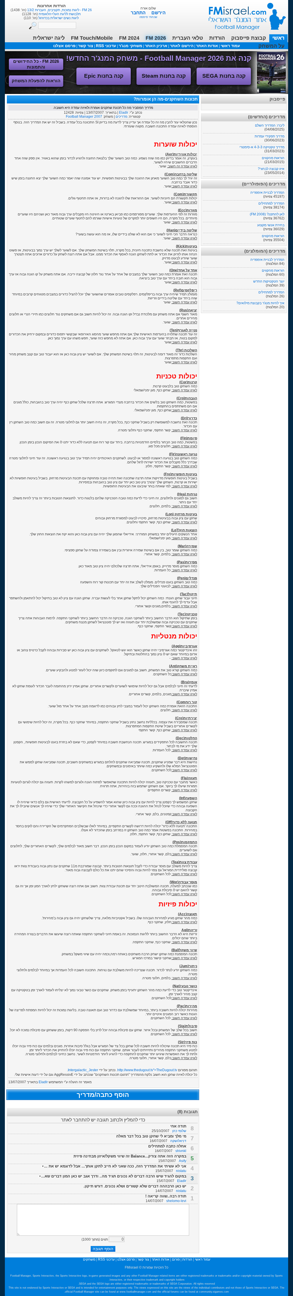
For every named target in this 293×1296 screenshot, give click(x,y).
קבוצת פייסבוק (248, 38)
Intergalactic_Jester (83, 1070)
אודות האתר (207, 45)
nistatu (181, 1171)
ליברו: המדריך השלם (269, 125)
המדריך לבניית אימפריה (267, 193)
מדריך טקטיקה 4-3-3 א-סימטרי (261, 147)
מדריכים (121, 117)
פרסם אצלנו (64, 45)
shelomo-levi (176, 1201)
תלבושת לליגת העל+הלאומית (59, 14)
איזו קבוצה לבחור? (271, 169)
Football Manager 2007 (84, 117)
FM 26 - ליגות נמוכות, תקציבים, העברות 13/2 (59, 10)
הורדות (217, 38)
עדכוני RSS (106, 45)
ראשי (278, 38)
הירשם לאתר (181, 45)
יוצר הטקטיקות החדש (268, 281)
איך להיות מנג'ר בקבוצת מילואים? (260, 303)
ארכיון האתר (156, 45)
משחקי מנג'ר (130, 45)
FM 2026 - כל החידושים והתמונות (36, 64)
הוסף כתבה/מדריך (103, 1094)
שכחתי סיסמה (148, 17)
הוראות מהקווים (273, 158)
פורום (176, 1259)
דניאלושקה (178, 1141)
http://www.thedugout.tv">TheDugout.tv (147, 1070)
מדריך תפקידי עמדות (269, 136)
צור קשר (85, 45)
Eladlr (123, 113)
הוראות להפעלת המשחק (36, 80)
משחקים (89, 1259)
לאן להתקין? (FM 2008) (267, 214)
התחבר (139, 12)
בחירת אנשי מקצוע (270, 225)
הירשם (158, 12)
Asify (182, 1161)
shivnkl (180, 1151)
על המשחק (271, 46)
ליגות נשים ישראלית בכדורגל (58, 18)
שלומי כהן (179, 1131)
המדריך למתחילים (271, 203)
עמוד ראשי (243, 14)
